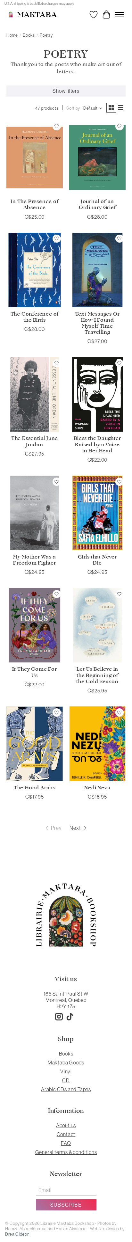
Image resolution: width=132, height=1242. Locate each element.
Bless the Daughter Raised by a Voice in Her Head (97, 444)
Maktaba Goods (66, 1062)
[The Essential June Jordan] (34, 394)
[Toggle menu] (119, 14)
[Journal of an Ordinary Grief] (97, 157)
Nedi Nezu (97, 788)
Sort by (73, 108)
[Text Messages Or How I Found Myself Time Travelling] (97, 270)
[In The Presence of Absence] (34, 157)
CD (66, 1080)
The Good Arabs (34, 788)
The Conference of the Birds (35, 317)
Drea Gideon (17, 1234)
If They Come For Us (34, 672)
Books (29, 35)
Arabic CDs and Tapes (66, 1089)
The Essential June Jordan (34, 441)
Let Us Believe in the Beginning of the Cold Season (97, 675)
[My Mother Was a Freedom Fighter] (34, 513)
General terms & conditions (66, 1152)
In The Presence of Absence (34, 204)
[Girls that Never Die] (97, 513)
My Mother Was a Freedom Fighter (34, 560)
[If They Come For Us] (34, 625)
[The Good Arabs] (34, 743)
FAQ (66, 1143)
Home (12, 35)
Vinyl (66, 1071)
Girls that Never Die (97, 560)
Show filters (66, 91)
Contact (66, 1134)
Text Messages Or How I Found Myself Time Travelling (97, 323)
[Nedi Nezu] (97, 743)
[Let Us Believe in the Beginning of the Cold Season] (97, 625)
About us (66, 1125)
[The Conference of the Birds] (34, 270)
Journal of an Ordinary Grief (97, 204)
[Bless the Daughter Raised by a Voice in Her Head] (97, 394)
